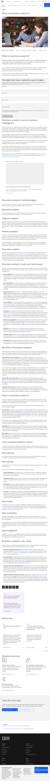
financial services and (6, 156)
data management (9, 277)
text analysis (13, 343)
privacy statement (16, 777)
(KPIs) (22, 509)
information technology (22, 155)
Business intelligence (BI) (7, 127)
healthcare (42, 155)
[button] (45, 1)
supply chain (4, 155)
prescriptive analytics (22, 254)
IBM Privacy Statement (26, 84)
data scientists (25, 411)
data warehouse (30, 296)
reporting (18, 330)
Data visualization (11, 308)
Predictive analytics (6, 235)
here (30, 774)
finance (36, 153)
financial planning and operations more (22, 551)
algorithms (43, 487)
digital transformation (40, 574)
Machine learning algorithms (31, 322)
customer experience (6, 389)
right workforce (43, 576)
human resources (43, 153)
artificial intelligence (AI (7, 507)
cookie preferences (16, 770)
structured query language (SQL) (30, 415)
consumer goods (15, 156)
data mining (39, 286)
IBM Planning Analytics (26, 562)
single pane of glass (8, 381)
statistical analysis (16, 336)
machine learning (7, 488)
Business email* (5, 100)
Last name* (4, 93)
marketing (10, 155)
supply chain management (13, 552)
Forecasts (10, 314)
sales (14, 155)
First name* (4, 86)
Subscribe (5, 116)
